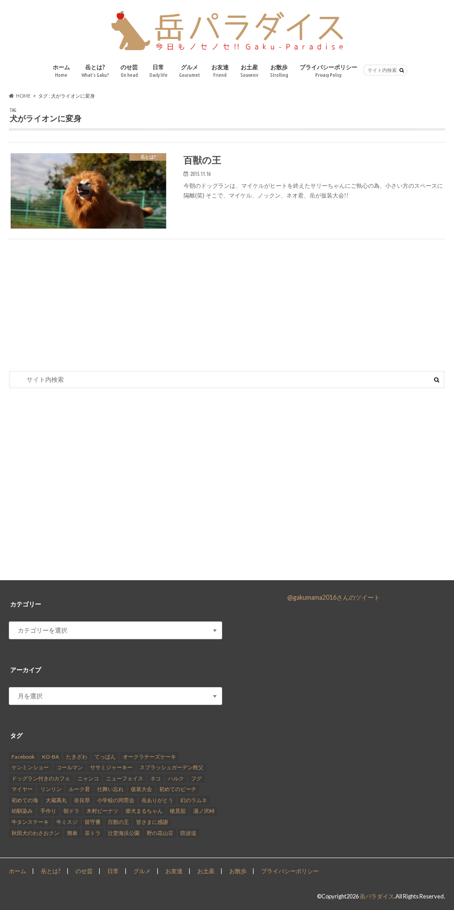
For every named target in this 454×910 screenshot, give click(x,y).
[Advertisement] (227, 294)
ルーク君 (79, 789)
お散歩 (279, 70)
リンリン (51, 789)
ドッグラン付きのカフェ (41, 778)
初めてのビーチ (177, 789)
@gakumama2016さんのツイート (333, 597)
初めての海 (25, 800)
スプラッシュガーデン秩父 (172, 767)
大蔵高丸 (56, 800)
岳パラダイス (377, 896)
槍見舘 (178, 810)
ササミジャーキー (111, 767)
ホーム (61, 70)
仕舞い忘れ (110, 789)
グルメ (189, 70)
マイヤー (22, 789)
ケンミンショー (30, 767)
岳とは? (95, 70)
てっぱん (105, 756)
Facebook (23, 756)
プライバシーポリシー (328, 70)
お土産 (249, 70)
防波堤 (188, 833)
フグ (196, 778)
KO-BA (50, 756)
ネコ (155, 778)
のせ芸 (129, 70)
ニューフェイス (124, 778)
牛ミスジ (67, 822)
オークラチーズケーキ (149, 756)
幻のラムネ (193, 800)
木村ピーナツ (102, 810)
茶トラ (93, 833)
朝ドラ (71, 810)
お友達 (220, 70)
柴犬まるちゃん (144, 810)
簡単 (72, 833)
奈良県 (82, 800)
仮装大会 (141, 789)
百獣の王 (118, 822)
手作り (48, 810)
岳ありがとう (157, 800)
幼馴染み (22, 810)
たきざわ (76, 756)
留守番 (93, 822)
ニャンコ (88, 778)
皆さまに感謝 (152, 822)
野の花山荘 (160, 833)
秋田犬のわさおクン (35, 833)
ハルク (176, 778)
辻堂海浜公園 (124, 833)
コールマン (69, 767)
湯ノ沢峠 (204, 810)
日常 (158, 70)
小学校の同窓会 (115, 800)
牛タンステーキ (30, 822)
